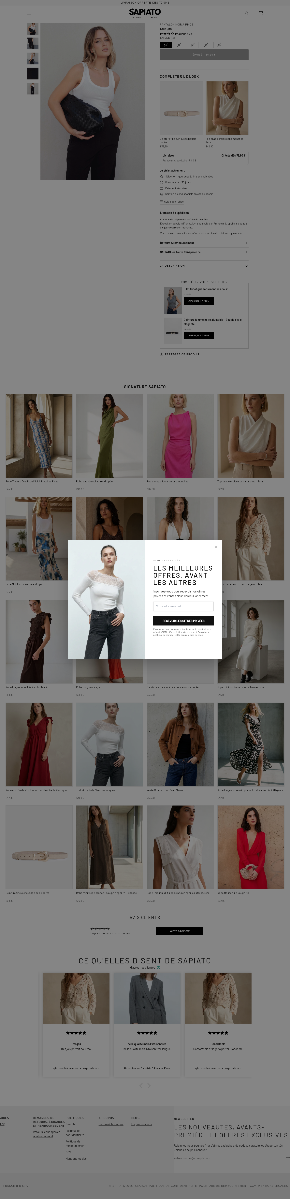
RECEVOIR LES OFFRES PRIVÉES (184, 621)
